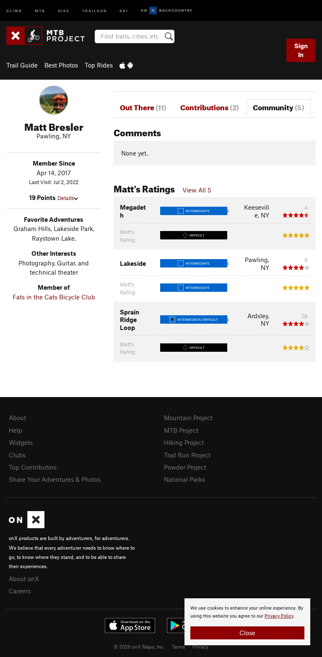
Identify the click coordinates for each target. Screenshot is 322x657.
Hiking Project (184, 442)
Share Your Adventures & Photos (55, 479)
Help (15, 430)
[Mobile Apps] (126, 65)
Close (247, 632)
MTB (40, 10)
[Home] (49, 35)
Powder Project (185, 467)
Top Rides (99, 65)
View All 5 (196, 190)
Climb (14, 10)
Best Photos (61, 65)
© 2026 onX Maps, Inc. (139, 646)
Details (65, 198)
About (17, 417)
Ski (123, 10)
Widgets (21, 442)
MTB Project (181, 430)
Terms (178, 646)
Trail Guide (22, 65)
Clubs (17, 455)
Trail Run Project (187, 455)
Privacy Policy (279, 616)
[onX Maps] (26, 526)
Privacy (200, 646)
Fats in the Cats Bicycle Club (54, 297)
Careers (20, 591)
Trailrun (94, 10)
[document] (247, 621)
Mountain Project (188, 417)
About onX (24, 578)
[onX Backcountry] (167, 10)
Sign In (301, 50)
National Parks (184, 479)
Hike (64, 10)
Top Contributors (33, 467)
